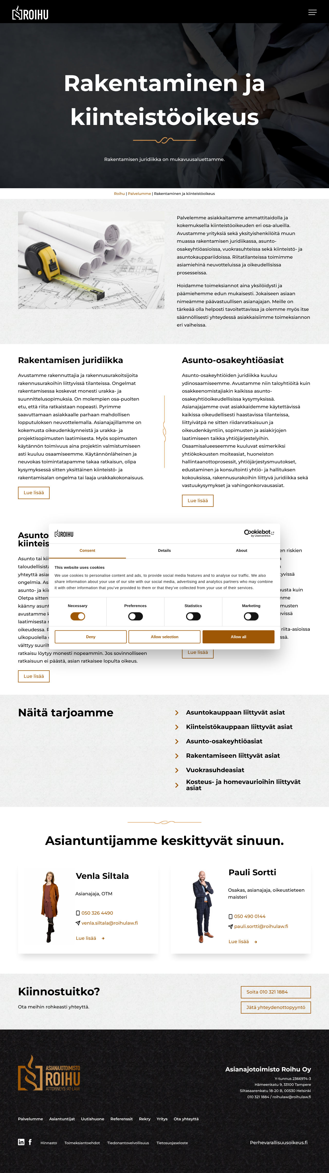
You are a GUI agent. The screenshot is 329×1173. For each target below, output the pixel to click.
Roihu (119, 193)
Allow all (238, 637)
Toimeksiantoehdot (82, 1143)
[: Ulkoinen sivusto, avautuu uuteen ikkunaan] (252, 533)
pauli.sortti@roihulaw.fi (261, 926)
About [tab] (241, 550)
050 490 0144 (250, 916)
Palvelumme (139, 193)
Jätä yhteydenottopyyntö (275, 1007)
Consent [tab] (87, 550)
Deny (90, 637)
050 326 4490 (97, 913)
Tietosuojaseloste (172, 1143)
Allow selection (164, 637)
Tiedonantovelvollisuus (128, 1143)
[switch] (135, 616)
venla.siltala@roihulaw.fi (109, 923)
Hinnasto (49, 1143)
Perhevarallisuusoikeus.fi (279, 1142)
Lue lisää (34, 492)
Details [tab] (164, 550)
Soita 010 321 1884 (267, 992)
